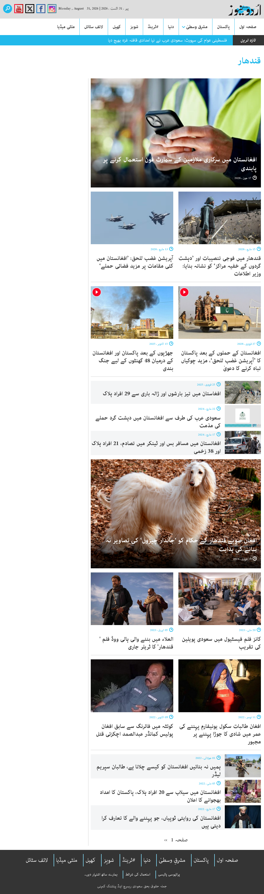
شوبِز (109, 860)
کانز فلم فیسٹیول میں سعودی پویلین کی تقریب (221, 643)
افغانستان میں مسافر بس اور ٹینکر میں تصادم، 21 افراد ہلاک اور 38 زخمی (156, 447)
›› (165, 840)
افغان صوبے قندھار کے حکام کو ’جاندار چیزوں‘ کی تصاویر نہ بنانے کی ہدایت (181, 545)
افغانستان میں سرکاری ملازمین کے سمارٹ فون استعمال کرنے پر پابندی (180, 164)
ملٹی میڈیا (66, 26)
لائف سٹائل (93, 26)
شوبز (134, 26)
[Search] (7, 8)
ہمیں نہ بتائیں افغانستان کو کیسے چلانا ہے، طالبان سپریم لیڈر (158, 771)
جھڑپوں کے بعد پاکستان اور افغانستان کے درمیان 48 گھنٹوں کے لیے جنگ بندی (132, 361)
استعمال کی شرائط (137, 874)
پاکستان (223, 26)
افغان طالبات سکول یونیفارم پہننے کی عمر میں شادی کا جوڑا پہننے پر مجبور (220, 734)
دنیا (171, 26)
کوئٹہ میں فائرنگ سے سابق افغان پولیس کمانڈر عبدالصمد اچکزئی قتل (134, 730)
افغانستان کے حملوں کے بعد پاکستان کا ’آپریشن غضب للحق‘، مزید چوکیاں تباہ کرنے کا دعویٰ (221, 361)
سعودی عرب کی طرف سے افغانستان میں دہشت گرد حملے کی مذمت (158, 422)
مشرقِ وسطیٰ (172, 860)
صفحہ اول (247, 26)
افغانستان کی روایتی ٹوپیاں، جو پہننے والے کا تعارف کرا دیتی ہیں (161, 822)
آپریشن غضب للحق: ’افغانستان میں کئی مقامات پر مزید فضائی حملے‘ (134, 262)
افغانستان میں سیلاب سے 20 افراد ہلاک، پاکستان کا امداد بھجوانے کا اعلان (160, 796)
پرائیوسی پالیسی (169, 874)
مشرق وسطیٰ (197, 26)
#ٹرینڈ (153, 26)
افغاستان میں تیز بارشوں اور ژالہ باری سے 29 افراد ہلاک (162, 394)
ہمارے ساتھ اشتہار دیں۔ (101, 874)
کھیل (117, 26)
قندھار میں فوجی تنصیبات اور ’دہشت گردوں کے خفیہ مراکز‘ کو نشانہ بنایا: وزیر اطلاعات (219, 266)
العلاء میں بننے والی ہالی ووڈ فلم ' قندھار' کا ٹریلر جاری (136, 643)
